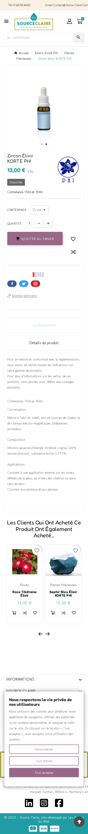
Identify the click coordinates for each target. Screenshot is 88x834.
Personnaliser (44, 749)
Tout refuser (44, 761)
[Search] (78, 37)
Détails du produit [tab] (44, 343)
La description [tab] (44, 325)
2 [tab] (46, 144)
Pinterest (35, 283)
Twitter (23, 283)
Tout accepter (44, 772)
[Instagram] (44, 802)
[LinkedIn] (29, 802)
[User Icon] (69, 21)
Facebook (12, 283)
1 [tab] (41, 144)
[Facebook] (59, 802)
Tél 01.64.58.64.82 (19, 5)
